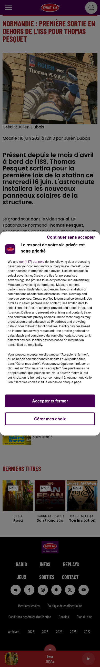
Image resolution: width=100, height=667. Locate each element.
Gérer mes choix (50, 419)
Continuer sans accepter (71, 237)
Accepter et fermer (50, 401)
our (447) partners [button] (31, 261)
